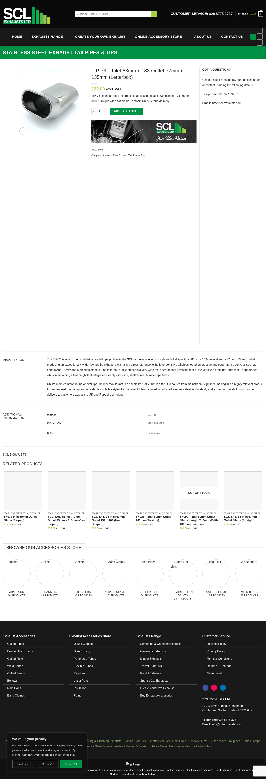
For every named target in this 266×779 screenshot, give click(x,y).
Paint (77, 695)
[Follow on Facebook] (260, 31)
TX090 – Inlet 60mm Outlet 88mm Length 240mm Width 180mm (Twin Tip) (199, 520)
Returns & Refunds (219, 666)
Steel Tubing (82, 651)
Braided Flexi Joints (20, 651)
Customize (23, 764)
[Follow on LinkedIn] (260, 43)
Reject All (47, 764)
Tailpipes (79, 673)
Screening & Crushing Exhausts (160, 643)
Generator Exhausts (153, 651)
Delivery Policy (216, 643)
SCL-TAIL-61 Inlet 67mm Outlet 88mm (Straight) (240, 518)
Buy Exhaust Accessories (156, 695)
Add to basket (126, 111)
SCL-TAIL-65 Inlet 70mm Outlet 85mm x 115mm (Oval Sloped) (66, 520)
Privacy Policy (216, 651)
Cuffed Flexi (15, 658)
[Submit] (154, 14)
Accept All (71, 764)
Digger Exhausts (151, 658)
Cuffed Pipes (15, 643)
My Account (214, 673)
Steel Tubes (102, 746)
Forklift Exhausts (151, 673)
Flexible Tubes (83, 666)
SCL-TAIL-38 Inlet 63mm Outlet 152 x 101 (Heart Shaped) (108, 520)
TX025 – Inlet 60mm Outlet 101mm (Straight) (153, 518)
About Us (203, 36)
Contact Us (232, 36)
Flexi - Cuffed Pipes (213, 741)
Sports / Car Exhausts (154, 680)
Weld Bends (15, 666)
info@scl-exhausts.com (226, 103)
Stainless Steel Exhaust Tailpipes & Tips (60, 52)
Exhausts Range (47, 36)
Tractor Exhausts (151, 666)
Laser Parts (81, 680)
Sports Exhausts (159, 741)
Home (17, 36)
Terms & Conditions (219, 658)
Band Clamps (16, 695)
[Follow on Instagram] (260, 37)
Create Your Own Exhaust (100, 36)
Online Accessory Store (158, 36)
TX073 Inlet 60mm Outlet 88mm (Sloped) (20, 518)
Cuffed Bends (16, 673)
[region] (47, 752)
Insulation (80, 688)
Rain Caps (14, 688)
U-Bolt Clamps (83, 643)
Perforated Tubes (85, 658)
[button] (250, 14)
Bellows (12, 680)
